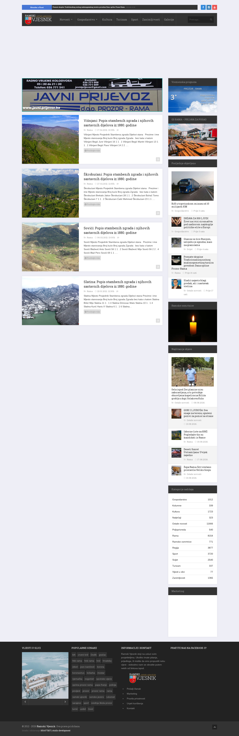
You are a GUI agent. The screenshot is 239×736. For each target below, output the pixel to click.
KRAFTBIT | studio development (55, 730)
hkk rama (77, 660)
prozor (86, 691)
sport (86, 703)
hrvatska (107, 660)
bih (73, 654)
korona (100, 666)
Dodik (94, 654)
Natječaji (192, 517)
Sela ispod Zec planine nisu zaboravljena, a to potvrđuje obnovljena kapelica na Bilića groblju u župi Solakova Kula (189, 394)
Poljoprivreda (192, 529)
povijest (76, 691)
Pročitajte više (93, 150)
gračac (102, 654)
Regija (192, 547)
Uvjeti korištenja (135, 703)
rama (109, 691)
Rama (90, 130)
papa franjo (101, 685)
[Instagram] (208, 7)
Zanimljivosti (151, 19)
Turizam (121, 19)
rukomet (110, 697)
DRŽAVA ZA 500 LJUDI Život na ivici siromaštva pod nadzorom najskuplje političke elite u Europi (198, 223)
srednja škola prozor (101, 703)
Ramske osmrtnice (192, 541)
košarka (91, 673)
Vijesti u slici (192, 572)
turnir (75, 709)
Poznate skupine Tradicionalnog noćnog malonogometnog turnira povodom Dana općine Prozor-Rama (110, 7)
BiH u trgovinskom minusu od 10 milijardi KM (190, 205)
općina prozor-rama (82, 685)
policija (112, 685)
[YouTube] (214, 7)
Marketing (132, 693)
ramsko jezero (96, 697)
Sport (134, 19)
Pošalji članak (134, 688)
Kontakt (131, 708)
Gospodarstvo (86, 19)
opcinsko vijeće (104, 679)
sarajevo (76, 703)
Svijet (190, 249)
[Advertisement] (119, 54)
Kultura (107, 19)
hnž (98, 660)
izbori (75, 666)
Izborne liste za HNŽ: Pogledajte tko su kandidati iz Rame (196, 434)
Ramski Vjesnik (46, 726)
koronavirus (78, 673)
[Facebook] (203, 7)
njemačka (77, 679)
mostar (101, 673)
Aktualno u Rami (37, 7)
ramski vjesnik (79, 697)
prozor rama (98, 691)
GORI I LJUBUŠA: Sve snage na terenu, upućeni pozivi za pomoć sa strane (198, 413)
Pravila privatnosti (136, 698)
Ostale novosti (194, 290)
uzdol (83, 709)
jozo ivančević (87, 666)
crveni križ (83, 654)
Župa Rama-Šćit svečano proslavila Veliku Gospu (197, 468)
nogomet (89, 679)
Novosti (65, 19)
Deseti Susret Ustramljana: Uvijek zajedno (195, 452)
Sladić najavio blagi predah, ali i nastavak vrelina (196, 283)
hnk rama (89, 660)
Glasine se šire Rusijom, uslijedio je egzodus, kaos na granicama (198, 241)
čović (90, 709)
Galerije (169, 19)
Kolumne (192, 505)
